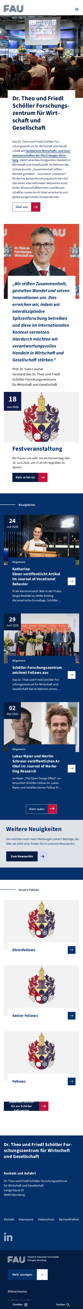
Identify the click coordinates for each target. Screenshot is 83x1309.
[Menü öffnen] (77, 9)
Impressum (26, 1219)
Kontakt (9, 1219)
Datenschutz (46, 1219)
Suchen (60, 1305)
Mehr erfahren (25, 477)
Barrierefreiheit (69, 1219)
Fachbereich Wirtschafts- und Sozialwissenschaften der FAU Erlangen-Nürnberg (41, 155)
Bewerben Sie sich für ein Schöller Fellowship (21, 1106)
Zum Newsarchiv (22, 856)
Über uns (22, 207)
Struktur (18, 1305)
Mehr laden (36, 809)
